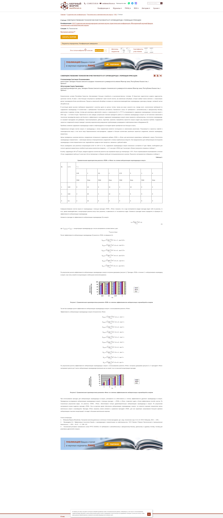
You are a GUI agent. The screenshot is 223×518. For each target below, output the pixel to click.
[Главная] (71, 6)
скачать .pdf (157, 75)
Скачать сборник (69, 37)
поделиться (160, 75)
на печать (154, 75)
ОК (149, 514)
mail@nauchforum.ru (108, 3)
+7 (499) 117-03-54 (92, 3)
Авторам (145, 8)
